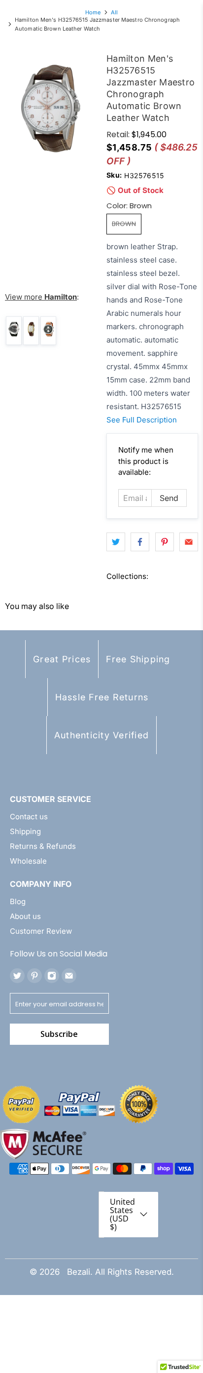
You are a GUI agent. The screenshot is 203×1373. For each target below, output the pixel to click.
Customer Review (41, 931)
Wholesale (28, 861)
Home (93, 12)
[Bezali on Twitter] (17, 975)
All (114, 12)
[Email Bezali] (69, 975)
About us (25, 916)
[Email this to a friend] (188, 542)
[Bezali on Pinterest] (34, 975)
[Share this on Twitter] (115, 542)
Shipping (25, 831)
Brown (124, 224)
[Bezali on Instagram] (51, 975)
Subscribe (59, 1034)
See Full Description (141, 419)
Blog (18, 901)
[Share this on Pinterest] (164, 542)
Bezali (78, 1272)
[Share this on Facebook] (140, 542)
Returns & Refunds (43, 846)
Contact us (29, 816)
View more (41, 297)
